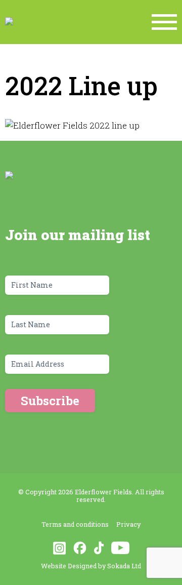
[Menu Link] (164, 22)
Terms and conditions (75, 524)
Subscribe (50, 401)
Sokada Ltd (124, 566)
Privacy (128, 524)
